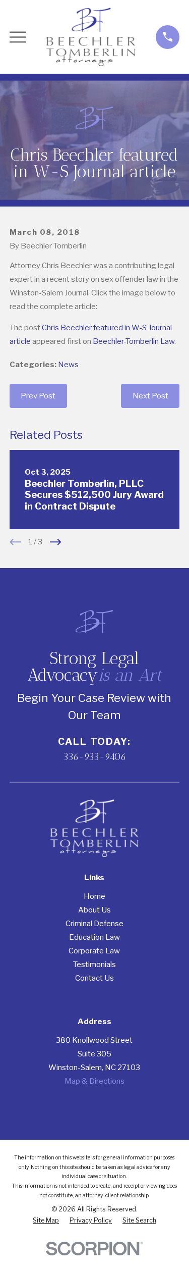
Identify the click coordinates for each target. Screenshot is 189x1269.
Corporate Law (94, 950)
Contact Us (94, 978)
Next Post (150, 395)
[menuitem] (46, 1221)
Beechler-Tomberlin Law (133, 341)
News (68, 364)
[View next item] (55, 542)
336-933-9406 (94, 757)
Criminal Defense (94, 923)
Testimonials (94, 964)
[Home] (91, 37)
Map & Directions (94, 1081)
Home (94, 896)
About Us (94, 910)
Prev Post (38, 395)
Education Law (94, 937)
